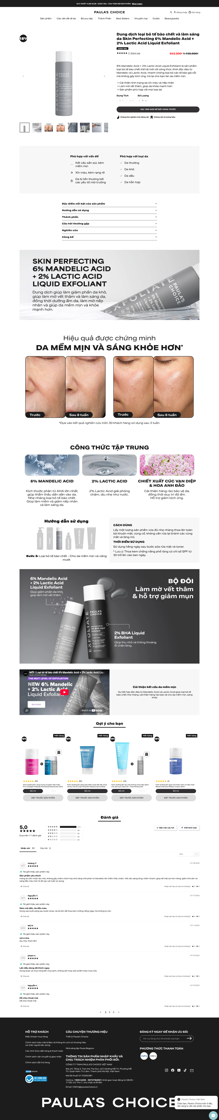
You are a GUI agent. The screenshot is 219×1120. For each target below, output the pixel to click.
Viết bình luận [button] (190, 828)
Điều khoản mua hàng (36, 1036)
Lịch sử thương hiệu (76, 1042)
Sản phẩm (46, 18)
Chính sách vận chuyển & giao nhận (43, 1056)
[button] (193, 886)
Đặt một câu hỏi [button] (166, 828)
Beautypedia (172, 18)
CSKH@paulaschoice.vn (85, 1087)
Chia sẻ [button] (26, 886)
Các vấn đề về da (66, 18)
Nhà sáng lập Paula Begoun (80, 1048)
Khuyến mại (141, 18)
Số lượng (143, 95)
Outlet (156, 18)
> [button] (118, 1012)
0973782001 (95, 1080)
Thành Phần (104, 18)
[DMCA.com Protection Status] (45, 1072)
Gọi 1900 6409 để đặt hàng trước (158, 109)
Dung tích (123, 95)
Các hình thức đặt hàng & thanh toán (44, 1051)
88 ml (121, 100)
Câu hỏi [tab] (44, 848)
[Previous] (23, 76)
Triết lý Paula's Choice (77, 1036)
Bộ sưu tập (87, 18)
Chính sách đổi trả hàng (37, 1062)
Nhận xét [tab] (25, 848)
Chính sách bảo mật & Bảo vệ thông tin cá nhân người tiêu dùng (45, 1043)
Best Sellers (122, 18)
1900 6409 (80, 1080)
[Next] (104, 76)
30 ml (131, 100)
